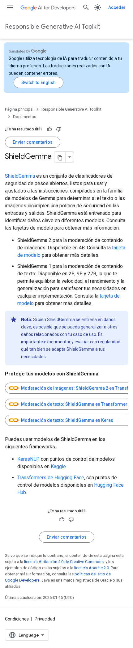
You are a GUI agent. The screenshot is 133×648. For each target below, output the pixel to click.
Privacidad (45, 618)
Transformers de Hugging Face (50, 478)
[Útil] (49, 129)
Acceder (117, 7)
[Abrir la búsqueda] (86, 7)
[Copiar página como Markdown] (60, 157)
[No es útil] (58, 129)
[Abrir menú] (10, 7)
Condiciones (17, 618)
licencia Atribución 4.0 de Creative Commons (64, 561)
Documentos (24, 116)
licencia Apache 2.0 (91, 567)
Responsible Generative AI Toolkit (52, 27)
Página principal (19, 109)
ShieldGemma (20, 176)
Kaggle (58, 466)
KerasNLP (28, 459)
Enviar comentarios (33, 142)
